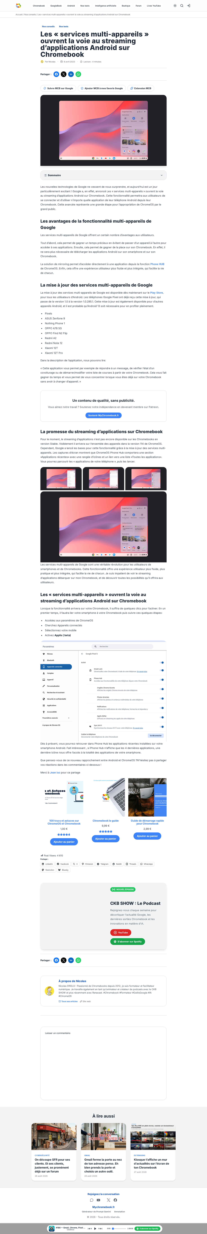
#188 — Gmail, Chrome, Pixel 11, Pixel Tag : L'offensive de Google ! (70, 1228)
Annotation (119, 1211)
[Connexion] (188, 5)
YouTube (123, 932)
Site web (87, 1001)
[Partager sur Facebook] (56, 74)
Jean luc (55, 772)
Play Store (156, 292)
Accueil (19, 14)
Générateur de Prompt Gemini (96, 1211)
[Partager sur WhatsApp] (78, 74)
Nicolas (52, 61)
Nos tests (85, 6)
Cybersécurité (42, 1155)
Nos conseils (30, 14)
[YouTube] (98, 1200)
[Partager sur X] (63, 74)
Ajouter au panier (64, 841)
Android (71, 6)
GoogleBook (56, 6)
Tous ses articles (69, 1001)
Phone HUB (157, 264)
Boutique (126, 6)
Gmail (87, 1155)
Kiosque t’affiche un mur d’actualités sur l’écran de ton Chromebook (151, 1163)
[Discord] (91, 1200)
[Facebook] (115, 1200)
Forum (138, 6)
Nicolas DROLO (67, 985)
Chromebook (39, 6)
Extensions (139, 1155)
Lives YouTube (154, 6)
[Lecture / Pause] (95, 1228)
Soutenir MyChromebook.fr (103, 415)
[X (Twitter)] (108, 1200)
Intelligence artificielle (105, 6)
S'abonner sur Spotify (130, 941)
